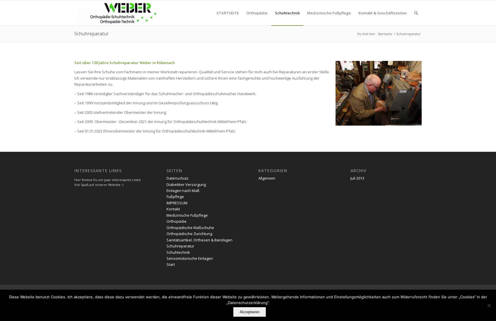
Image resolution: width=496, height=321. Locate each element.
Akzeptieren (249, 312)
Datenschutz (177, 178)
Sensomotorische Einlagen (189, 258)
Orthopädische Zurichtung (189, 233)
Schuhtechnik (178, 252)
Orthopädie (176, 221)
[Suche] (416, 13)
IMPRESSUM (176, 202)
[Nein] (489, 305)
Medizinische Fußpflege (187, 215)
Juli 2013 (357, 178)
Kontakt (173, 209)
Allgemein (266, 178)
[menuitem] (228, 13)
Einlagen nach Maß (182, 190)
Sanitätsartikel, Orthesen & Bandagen (199, 240)
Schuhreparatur (91, 33)
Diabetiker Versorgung (186, 184)
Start (170, 264)
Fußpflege (175, 196)
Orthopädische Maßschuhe (190, 227)
